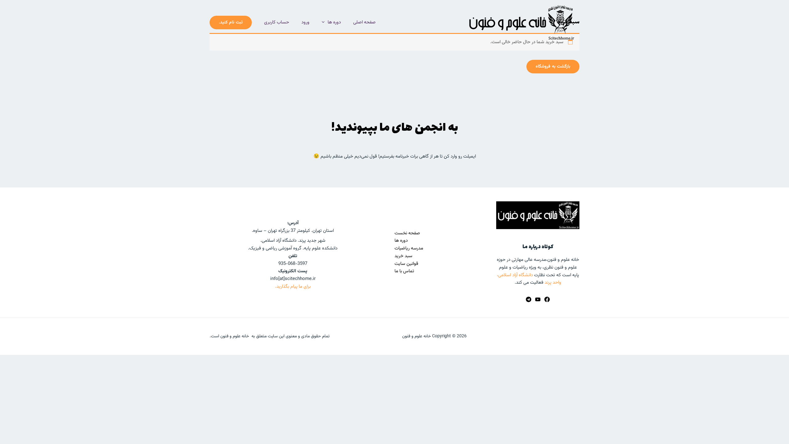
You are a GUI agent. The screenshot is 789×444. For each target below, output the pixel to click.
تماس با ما (404, 271)
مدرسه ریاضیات (408, 248)
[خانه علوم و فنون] (521, 22)
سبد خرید (403, 256)
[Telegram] (528, 299)
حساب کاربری (276, 22)
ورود (305, 22)
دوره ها (334, 22)
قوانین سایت (406, 263)
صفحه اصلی (364, 22)
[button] (325, 22)
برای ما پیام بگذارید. (293, 286)
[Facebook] (547, 299)
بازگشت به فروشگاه (553, 66)
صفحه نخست (407, 233)
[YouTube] (538, 299)
